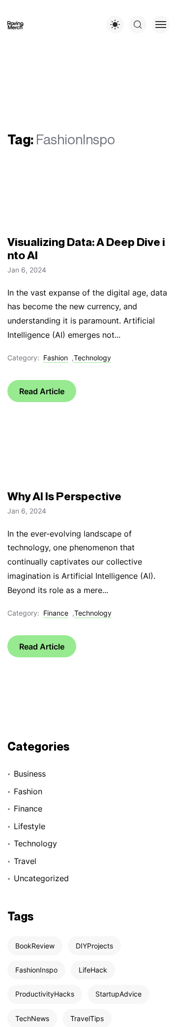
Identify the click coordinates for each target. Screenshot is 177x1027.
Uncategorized (41, 878)
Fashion (55, 357)
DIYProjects (94, 946)
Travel (25, 861)
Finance (55, 613)
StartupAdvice (118, 994)
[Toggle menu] (161, 24)
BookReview (35, 946)
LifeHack (93, 970)
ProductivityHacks (44, 994)
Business (30, 774)
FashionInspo (36, 970)
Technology (92, 357)
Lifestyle (29, 826)
